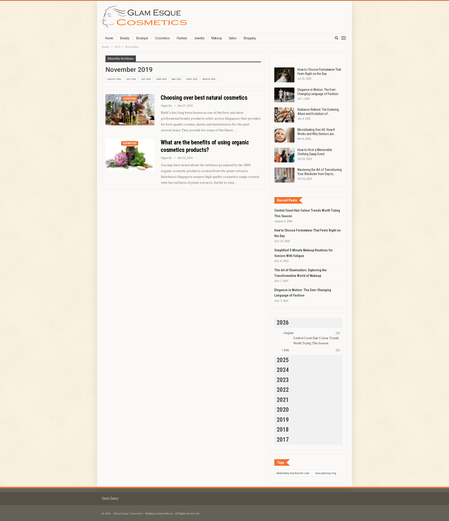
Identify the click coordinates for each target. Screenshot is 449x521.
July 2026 (131, 79)
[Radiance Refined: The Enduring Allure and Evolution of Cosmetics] (284, 114)
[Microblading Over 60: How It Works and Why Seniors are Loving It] (284, 135)
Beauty (124, 38)
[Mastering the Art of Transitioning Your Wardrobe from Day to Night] (284, 175)
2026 (283, 322)
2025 (283, 360)
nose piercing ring (325, 473)
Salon (232, 38)
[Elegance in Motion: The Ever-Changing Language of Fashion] (284, 95)
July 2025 (146, 79)
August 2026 (114, 79)
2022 (283, 389)
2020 (283, 409)
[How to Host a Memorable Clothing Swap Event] (284, 155)
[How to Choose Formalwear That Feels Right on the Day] (284, 74)
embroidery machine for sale (292, 473)
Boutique (142, 38)
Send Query (110, 498)
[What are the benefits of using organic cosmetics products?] (130, 154)
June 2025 (161, 79)
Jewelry (199, 38)
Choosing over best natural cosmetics (204, 97)
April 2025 (191, 79)
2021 (283, 399)
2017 (283, 439)
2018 (283, 429)
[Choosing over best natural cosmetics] (130, 109)
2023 (283, 380)
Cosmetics (162, 38)
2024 (283, 370)
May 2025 (176, 79)
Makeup (216, 38)
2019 (283, 419)
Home (109, 38)
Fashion (182, 38)
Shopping (249, 38)
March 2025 (209, 79)
